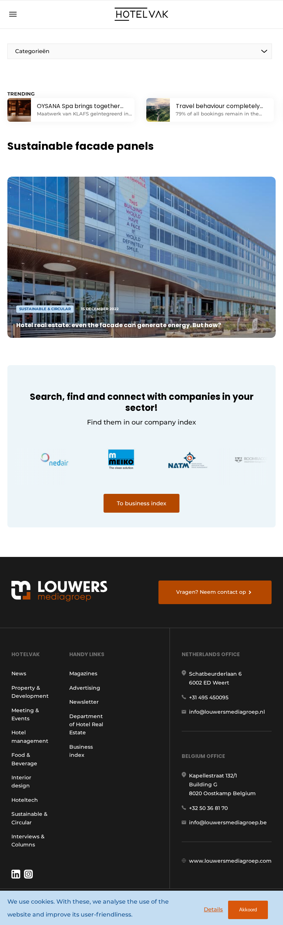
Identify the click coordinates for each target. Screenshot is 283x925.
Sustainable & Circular (29, 818)
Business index (81, 751)
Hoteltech (24, 800)
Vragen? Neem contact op (211, 592)
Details (213, 909)
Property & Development (30, 692)
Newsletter (84, 702)
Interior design (21, 781)
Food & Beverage (24, 759)
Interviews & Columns (28, 840)
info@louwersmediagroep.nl (227, 712)
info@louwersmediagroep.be (228, 822)
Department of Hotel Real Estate (86, 724)
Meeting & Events (25, 714)
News (18, 673)
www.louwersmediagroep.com (230, 861)
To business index (141, 503)
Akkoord (248, 909)
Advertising (84, 688)
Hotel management (29, 736)
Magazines (83, 673)
